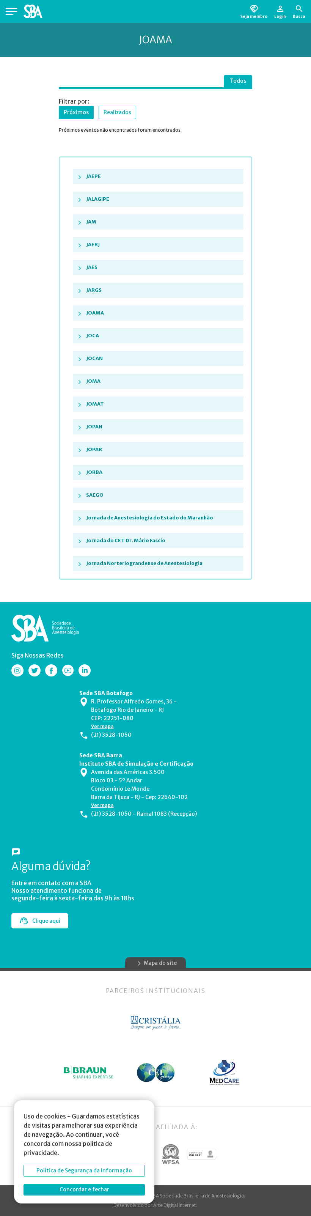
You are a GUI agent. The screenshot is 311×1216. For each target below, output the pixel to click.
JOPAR (94, 449)
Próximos (76, 112)
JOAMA (95, 313)
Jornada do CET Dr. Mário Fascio (125, 540)
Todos (238, 80)
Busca (299, 16)
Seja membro (253, 16)
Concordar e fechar (84, 1189)
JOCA (92, 335)
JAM (91, 222)
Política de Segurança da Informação (84, 1170)
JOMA (93, 381)
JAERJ (93, 244)
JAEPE (93, 176)
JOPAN (94, 426)
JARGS (94, 290)
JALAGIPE (97, 199)
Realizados (117, 112)
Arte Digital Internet (174, 1205)
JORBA (94, 472)
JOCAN (94, 358)
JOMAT (95, 404)
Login (280, 16)
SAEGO (95, 495)
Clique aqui (46, 920)
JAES (91, 267)
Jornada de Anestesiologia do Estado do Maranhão (149, 517)
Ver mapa (102, 726)
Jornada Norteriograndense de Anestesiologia (144, 563)
